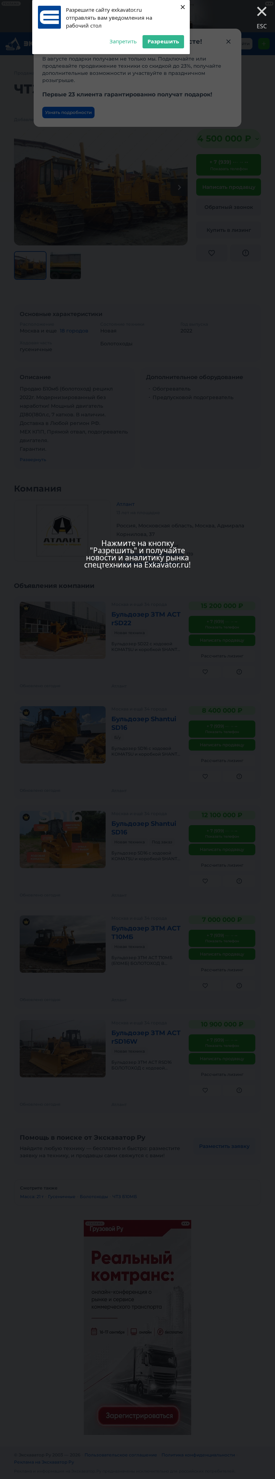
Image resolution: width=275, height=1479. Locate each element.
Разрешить (163, 41)
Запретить (123, 41)
